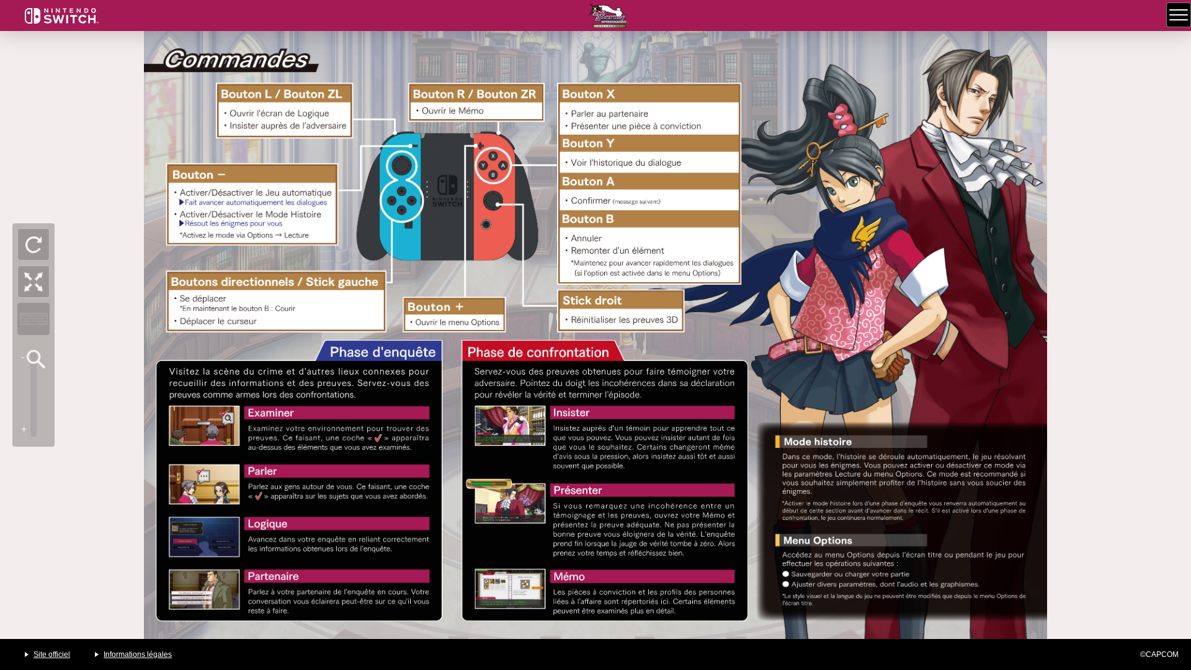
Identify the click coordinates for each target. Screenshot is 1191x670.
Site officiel (51, 654)
